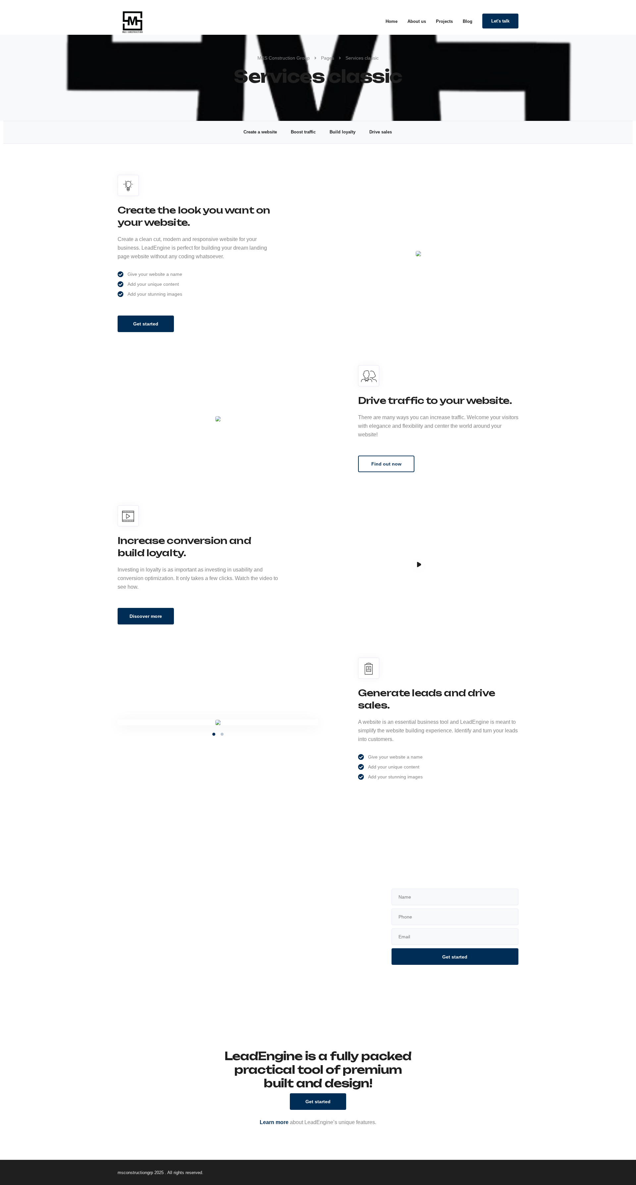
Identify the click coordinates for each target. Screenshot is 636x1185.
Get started (145, 323)
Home (392, 21)
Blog (467, 21)
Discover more (146, 616)
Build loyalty (342, 131)
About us (416, 21)
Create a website (260, 131)
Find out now (386, 464)
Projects (444, 21)
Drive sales (380, 131)
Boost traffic (303, 131)
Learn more (274, 1122)
